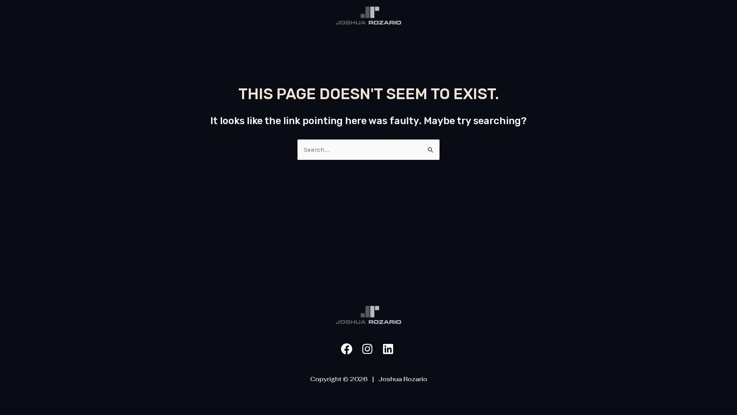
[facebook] (348, 349)
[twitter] (389, 349)
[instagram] (368, 349)
